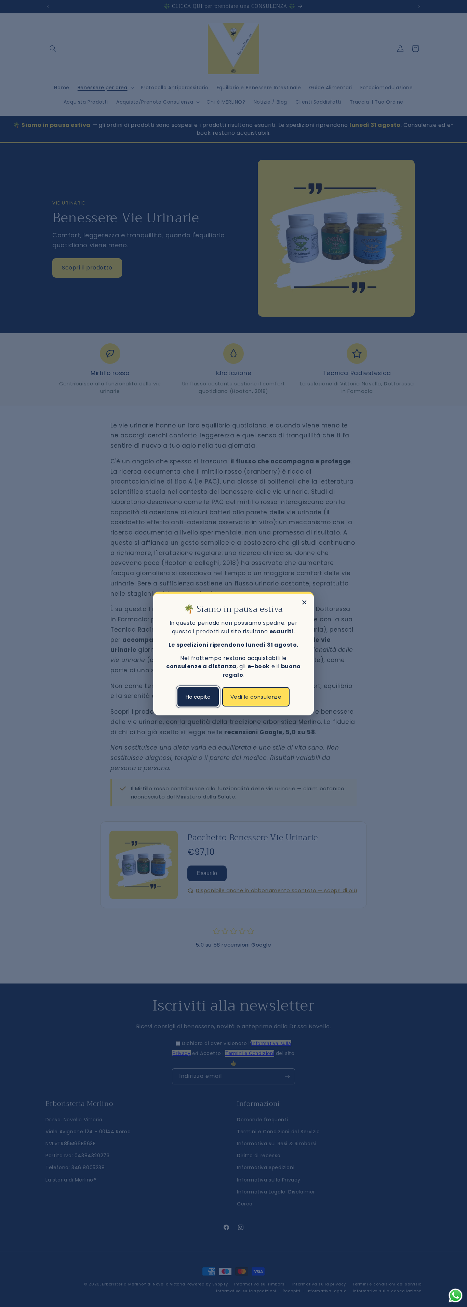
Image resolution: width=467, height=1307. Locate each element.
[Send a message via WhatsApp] (456, 1296)
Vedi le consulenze (256, 696)
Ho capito (198, 696)
